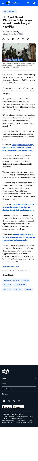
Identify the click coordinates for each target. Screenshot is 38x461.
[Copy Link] (28, 39)
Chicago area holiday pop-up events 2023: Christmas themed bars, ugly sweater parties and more (18, 147)
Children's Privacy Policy (9, 416)
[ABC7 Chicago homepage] (8, 3)
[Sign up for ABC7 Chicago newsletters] (19, 401)
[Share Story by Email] (23, 39)
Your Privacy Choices (17, 414)
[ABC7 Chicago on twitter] (9, 401)
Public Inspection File (8, 420)
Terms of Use (5, 418)
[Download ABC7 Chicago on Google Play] (18, 406)
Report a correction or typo (10, 267)
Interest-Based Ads (16, 418)
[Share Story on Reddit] (13, 39)
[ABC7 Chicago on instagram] (14, 401)
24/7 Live (16, 3)
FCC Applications (20, 420)
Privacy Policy (6, 414)
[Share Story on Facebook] (3, 39)
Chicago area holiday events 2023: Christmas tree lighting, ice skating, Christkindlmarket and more (18, 207)
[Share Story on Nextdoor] (18, 39)
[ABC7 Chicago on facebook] (4, 401)
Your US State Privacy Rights (25, 416)
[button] (3, 3)
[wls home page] (5, 371)
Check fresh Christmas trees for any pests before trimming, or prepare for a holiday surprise (18, 237)
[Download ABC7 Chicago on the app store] (7, 406)
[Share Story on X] (8, 39)
